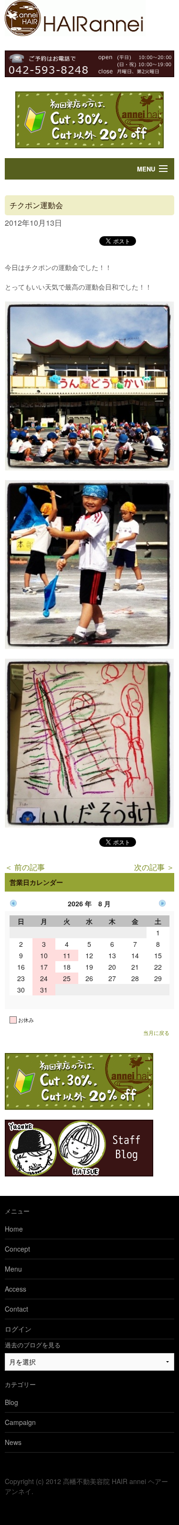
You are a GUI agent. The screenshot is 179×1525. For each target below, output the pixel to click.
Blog (11, 1402)
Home (14, 1229)
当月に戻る (156, 1032)
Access (15, 1289)
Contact (16, 1309)
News (13, 1442)
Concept (17, 1249)
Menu (146, 168)
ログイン (18, 1329)
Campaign (20, 1422)
